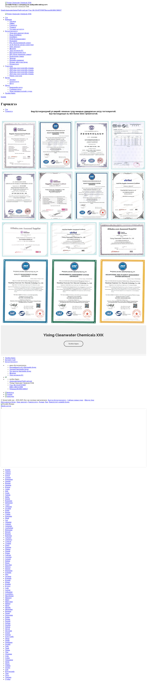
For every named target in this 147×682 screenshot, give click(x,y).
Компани (8, 19)
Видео (7, 78)
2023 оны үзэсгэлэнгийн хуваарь (21, 74)
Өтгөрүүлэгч (14, 64)
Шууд (11, 83)
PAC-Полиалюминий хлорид (20, 43)
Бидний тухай (10, 360)
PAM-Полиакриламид (17, 39)
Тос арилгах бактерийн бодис (20, 371)
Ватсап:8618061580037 (53, 10)
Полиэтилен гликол (16, 56)
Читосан (12, 58)
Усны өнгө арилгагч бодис (19, 33)
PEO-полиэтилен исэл (17, 52)
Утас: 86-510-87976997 (36, 10)
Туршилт (12, 27)
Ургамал (12, 80)
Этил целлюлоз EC (16, 50)
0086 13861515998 (16, 387)
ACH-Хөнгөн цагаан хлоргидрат (21, 45)
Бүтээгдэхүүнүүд (11, 31)
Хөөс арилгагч (14, 47)
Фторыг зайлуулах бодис (18, 62)
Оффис (12, 23)
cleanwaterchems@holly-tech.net (20, 381)
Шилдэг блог (89, 400)
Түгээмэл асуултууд (16, 29)
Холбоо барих (10, 93)
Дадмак (41, 402)
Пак (46, 402)
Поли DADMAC (15, 35)
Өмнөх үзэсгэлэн (15, 76)
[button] (73, 343)
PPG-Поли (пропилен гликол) (20, 54)
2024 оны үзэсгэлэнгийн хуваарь (21, 72)
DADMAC (13, 37)
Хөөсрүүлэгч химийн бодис (59, 402)
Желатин (12, 48)
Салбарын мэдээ (15, 89)
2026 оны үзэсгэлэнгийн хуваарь (21, 68)
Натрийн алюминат (16, 60)
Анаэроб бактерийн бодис (19, 369)
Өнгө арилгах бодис (8, 402)
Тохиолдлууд (14, 81)
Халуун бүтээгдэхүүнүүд (57, 400)
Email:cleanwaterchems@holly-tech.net (14, 10)
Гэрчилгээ (13, 25)
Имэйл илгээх (6, 406)
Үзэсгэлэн (9, 66)
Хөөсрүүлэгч (33, 402)
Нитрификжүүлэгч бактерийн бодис (22, 367)
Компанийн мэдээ (16, 87)
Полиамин (13, 41)
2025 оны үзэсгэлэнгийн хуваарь (21, 70)
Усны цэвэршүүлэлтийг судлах (20, 91)
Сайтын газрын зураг (75, 400)
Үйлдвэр (12, 21)
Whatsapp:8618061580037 (18, 389)
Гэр (6, 17)
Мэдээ (7, 85)
